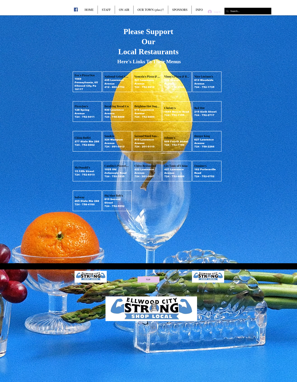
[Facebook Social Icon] (76, 9)
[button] (124, 10)
